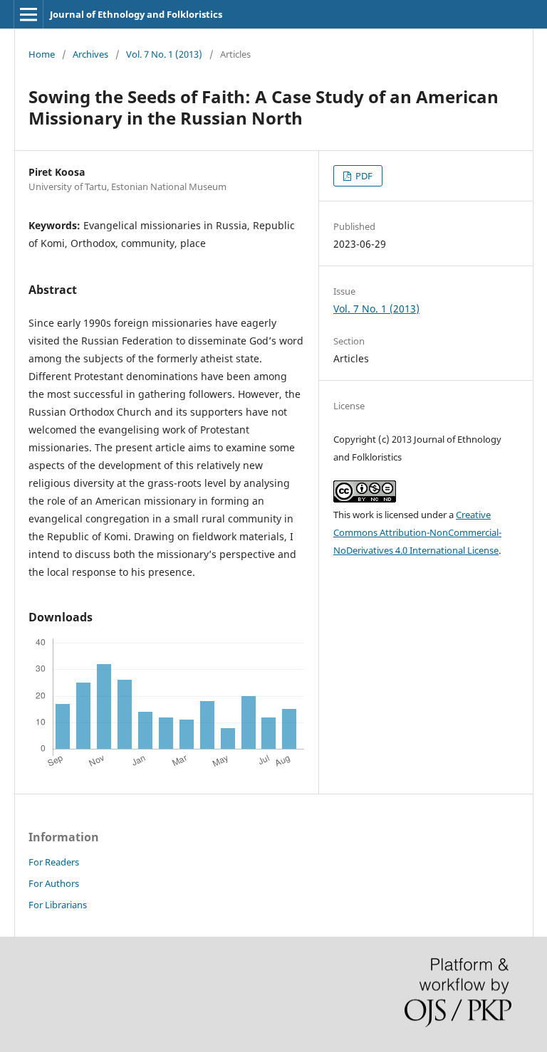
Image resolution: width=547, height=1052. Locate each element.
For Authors (53, 883)
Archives (90, 54)
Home (41, 54)
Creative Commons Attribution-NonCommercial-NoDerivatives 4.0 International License (417, 532)
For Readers (53, 862)
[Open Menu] (28, 14)
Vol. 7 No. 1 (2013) (164, 54)
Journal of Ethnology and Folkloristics (136, 14)
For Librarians (57, 904)
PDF (363, 175)
